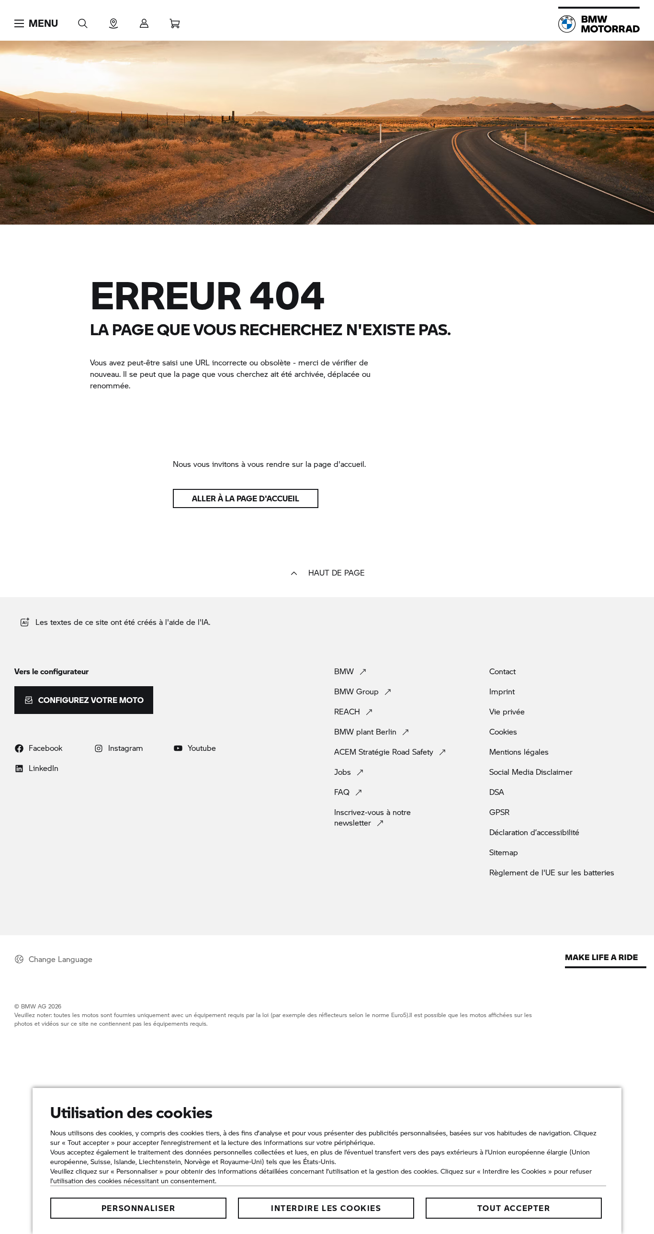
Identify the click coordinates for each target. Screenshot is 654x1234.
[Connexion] (144, 20)
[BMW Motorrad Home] (599, 24)
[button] (36, 23)
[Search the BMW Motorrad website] (83, 20)
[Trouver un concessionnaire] (113, 20)
